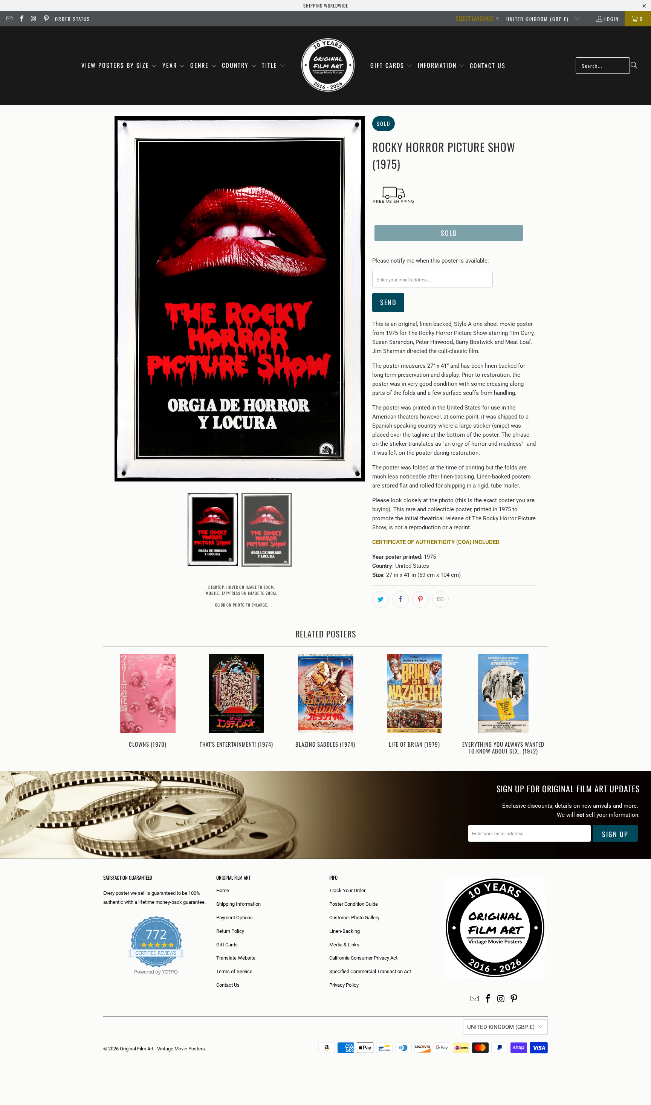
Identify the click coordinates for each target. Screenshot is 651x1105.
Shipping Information (238, 904)
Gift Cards (227, 945)
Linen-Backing (344, 931)
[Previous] (114, 705)
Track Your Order (347, 890)
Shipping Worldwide (325, 5)
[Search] (634, 65)
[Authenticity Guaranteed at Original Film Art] (103, 980)
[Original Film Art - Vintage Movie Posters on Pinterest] (45, 19)
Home (222, 890)
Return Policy (230, 931)
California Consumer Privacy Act (363, 958)
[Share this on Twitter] (380, 599)
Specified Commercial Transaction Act (370, 971)
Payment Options (234, 917)
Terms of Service (234, 971)
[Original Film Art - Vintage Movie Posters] (328, 65)
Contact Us (228, 985)
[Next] (537, 705)
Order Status (72, 19)
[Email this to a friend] (440, 599)
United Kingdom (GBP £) (538, 19)
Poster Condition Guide (353, 904)
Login (611, 19)
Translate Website (235, 958)
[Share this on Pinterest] (420, 599)
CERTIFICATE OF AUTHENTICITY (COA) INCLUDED (436, 542)
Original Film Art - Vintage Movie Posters (162, 1049)
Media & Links (344, 945)
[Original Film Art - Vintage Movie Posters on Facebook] (21, 19)
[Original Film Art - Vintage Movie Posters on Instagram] (33, 19)
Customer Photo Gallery (354, 917)
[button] (119, 65)
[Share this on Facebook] (400, 599)
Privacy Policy (344, 985)
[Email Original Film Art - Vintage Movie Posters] (9, 19)
